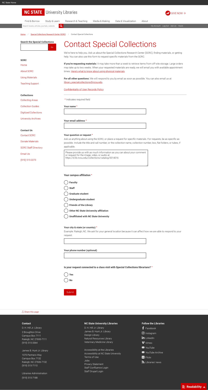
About (145, 21)
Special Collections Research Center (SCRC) (48, 34)
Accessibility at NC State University (102, 353)
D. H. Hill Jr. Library (32, 327)
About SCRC (27, 71)
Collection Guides (30, 106)
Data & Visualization (125, 21)
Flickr (148, 357)
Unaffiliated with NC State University (89, 216)
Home (23, 34)
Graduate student (78, 193)
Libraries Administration (34, 373)
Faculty (73, 182)
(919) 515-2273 (28, 159)
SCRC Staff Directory (31, 147)
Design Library (91, 335)
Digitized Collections (31, 112)
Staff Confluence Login (96, 367)
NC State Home (9, 2)
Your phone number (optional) (80, 250)
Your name (70, 106)
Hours (180, 26)
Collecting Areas (29, 100)
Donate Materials (29, 141)
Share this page (31, 312)
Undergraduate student (82, 199)
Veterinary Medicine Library (98, 342)
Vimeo (148, 342)
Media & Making (101, 21)
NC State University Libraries (101, 323)
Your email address (74, 120)
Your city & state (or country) (80, 227)
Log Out (165, 26)
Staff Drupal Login (93, 371)
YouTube (150, 347)
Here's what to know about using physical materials (98, 71)
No (70, 280)
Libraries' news (153, 362)
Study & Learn (52, 21)
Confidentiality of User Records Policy (84, 89)
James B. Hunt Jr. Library (35, 350)
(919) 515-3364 (29, 342)
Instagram (150, 333)
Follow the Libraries (153, 323)
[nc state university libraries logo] (49, 12)
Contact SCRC (28, 135)
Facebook (150, 328)
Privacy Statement (93, 364)
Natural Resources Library (98, 338)
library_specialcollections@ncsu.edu (83, 82)
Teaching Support (30, 83)
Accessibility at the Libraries (99, 349)
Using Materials (29, 77)
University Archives (31, 118)
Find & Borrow (32, 21)
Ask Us (173, 26)
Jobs (87, 360)
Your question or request (77, 135)
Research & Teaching (76, 21)
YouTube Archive (154, 352)
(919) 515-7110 (29, 365)
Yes (71, 274)
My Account (155, 26)
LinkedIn (149, 338)
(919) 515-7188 (29, 377)
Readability (194, 386)
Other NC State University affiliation (88, 210)
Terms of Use (91, 357)
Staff (72, 188)
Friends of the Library (81, 205)
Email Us (25, 153)
